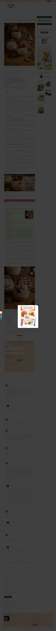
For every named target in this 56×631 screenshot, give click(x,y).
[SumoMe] (1, 319)
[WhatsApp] (1, 317)
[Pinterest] (1, 314)
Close (38, 305)
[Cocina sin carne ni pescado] (28, 325)
